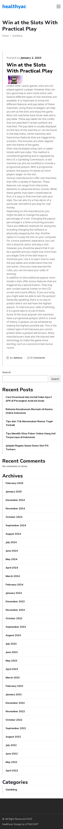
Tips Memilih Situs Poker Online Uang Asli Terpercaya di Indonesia (31, 435)
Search (6, 372)
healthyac (14, 6)
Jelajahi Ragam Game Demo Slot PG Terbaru (27, 447)
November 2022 (15, 711)
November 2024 (15, 508)
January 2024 (14, 592)
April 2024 (12, 567)
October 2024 (14, 516)
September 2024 (16, 525)
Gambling (11, 789)
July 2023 (11, 643)
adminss (17, 357)
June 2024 (12, 550)
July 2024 (11, 542)
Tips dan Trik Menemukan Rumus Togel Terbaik (29, 423)
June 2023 (12, 652)
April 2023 (12, 669)
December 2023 (15, 601)
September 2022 (16, 728)
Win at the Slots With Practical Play (29, 68)
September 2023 (16, 626)
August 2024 (13, 533)
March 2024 (13, 576)
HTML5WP (31, 824)
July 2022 (11, 745)
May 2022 (11, 762)
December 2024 (15, 499)
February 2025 (14, 483)
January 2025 (14, 491)
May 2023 (11, 660)
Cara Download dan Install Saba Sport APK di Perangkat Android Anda (29, 398)
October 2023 (14, 618)
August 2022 (13, 736)
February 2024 (14, 584)
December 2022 (15, 702)
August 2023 (13, 635)
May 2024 (11, 559)
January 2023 (14, 694)
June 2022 (12, 753)
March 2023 (13, 677)
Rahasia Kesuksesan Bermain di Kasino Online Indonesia (29, 411)
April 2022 (12, 770)
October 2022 (14, 719)
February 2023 (14, 685)
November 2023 (15, 609)
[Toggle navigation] (58, 6)
